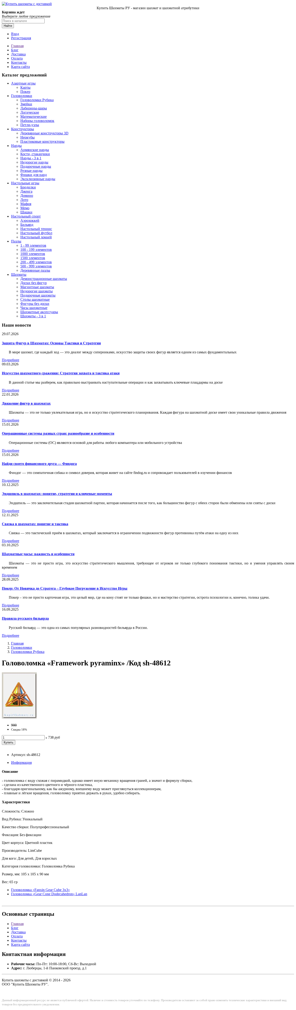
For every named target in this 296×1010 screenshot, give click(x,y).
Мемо (24, 208)
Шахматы (18, 274)
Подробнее (10, 360)
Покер (25, 92)
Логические (29, 112)
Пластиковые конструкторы (42, 141)
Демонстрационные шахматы (43, 279)
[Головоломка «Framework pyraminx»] (19, 717)
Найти (8, 25)
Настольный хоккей (36, 237)
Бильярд (26, 225)
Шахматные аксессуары (39, 312)
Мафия (25, 204)
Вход (15, 34)
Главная (17, 46)
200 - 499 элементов (36, 262)
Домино (26, 195)
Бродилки (28, 187)
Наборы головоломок (37, 121)
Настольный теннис (36, 229)
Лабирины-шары (33, 108)
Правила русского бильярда (25, 618)
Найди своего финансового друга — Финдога (39, 464)
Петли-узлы (29, 125)
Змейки (26, 104)
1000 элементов (32, 254)
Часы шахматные (33, 308)
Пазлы (16, 241)
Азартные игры (23, 83)
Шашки (26, 212)
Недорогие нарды (34, 162)
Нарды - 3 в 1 (30, 158)
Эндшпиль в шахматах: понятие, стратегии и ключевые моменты (57, 494)
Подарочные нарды (35, 166)
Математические (33, 116)
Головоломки (21, 96)
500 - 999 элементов (36, 266)
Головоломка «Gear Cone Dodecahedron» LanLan (49, 894)
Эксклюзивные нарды (37, 179)
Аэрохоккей (29, 220)
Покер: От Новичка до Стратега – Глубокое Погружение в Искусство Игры (64, 588)
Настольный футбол (36, 233)
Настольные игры (25, 183)
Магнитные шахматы (37, 287)
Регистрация (21, 38)
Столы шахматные (35, 299)
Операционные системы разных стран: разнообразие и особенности (58, 433)
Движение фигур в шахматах (26, 403)
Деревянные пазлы (35, 270)
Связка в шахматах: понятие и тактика (35, 524)
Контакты (19, 62)
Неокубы (27, 137)
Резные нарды (31, 171)
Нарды (16, 146)
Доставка (18, 54)
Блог (14, 50)
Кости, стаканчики (35, 154)
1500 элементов (32, 258)
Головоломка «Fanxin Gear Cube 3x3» (40, 890)
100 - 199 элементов (36, 250)
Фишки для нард (33, 175)
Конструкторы (22, 129)
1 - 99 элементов (33, 245)
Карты (25, 87)
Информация (21, 762)
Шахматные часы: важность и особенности (38, 554)
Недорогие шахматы (36, 291)
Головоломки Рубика (37, 100)
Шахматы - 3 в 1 (33, 316)
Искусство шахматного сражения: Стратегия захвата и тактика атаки (61, 373)
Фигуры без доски (34, 304)
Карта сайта (20, 67)
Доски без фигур (33, 283)
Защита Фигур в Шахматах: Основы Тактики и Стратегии (51, 343)
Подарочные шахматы (38, 295)
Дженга (26, 191)
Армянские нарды (34, 150)
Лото (24, 200)
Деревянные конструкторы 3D (44, 133)
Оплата (17, 58)
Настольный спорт (26, 216)
